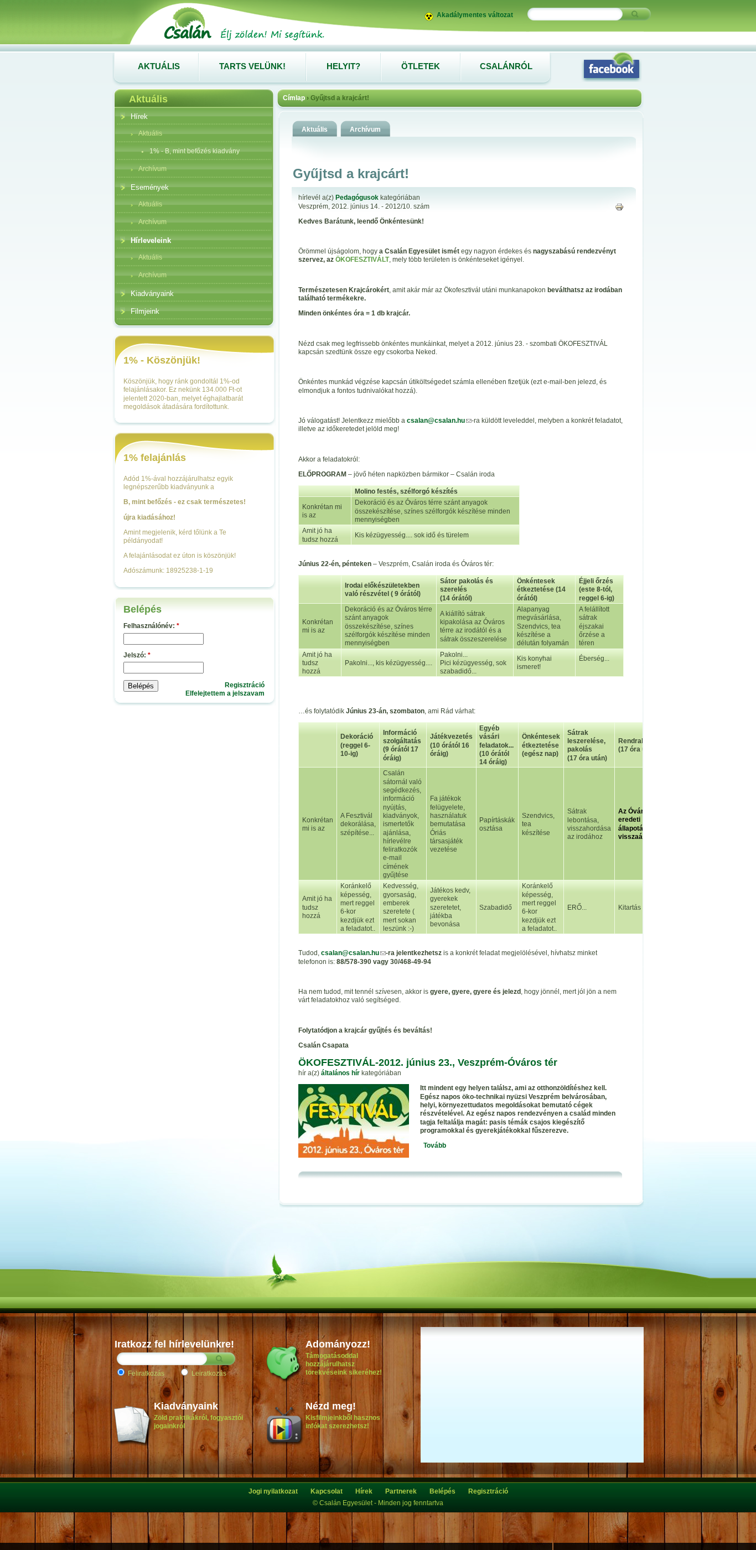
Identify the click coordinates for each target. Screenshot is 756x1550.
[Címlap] (243, 40)
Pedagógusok (357, 197)
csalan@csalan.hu (436, 420)
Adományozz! (337, 1344)
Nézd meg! (330, 1406)
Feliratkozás (145, 1373)
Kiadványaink (186, 1406)
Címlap (294, 98)
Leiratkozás (208, 1373)
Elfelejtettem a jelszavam (225, 693)
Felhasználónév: (151, 626)
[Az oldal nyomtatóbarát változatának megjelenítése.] (619, 206)
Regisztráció (245, 685)
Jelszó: (137, 655)
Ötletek (420, 66)
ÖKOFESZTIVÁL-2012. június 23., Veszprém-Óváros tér (427, 1062)
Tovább (434, 1145)
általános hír (340, 1073)
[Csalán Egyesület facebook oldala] (611, 66)
